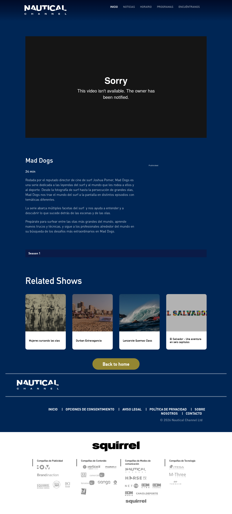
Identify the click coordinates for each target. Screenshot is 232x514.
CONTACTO (194, 413)
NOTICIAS (129, 7)
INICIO (114, 7)
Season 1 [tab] (34, 253)
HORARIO (146, 7)
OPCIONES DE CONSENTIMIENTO (90, 409)
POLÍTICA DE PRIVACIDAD (168, 409)
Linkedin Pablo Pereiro (26, 409)
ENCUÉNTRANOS (189, 7)
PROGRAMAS (165, 7)
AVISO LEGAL (132, 409)
